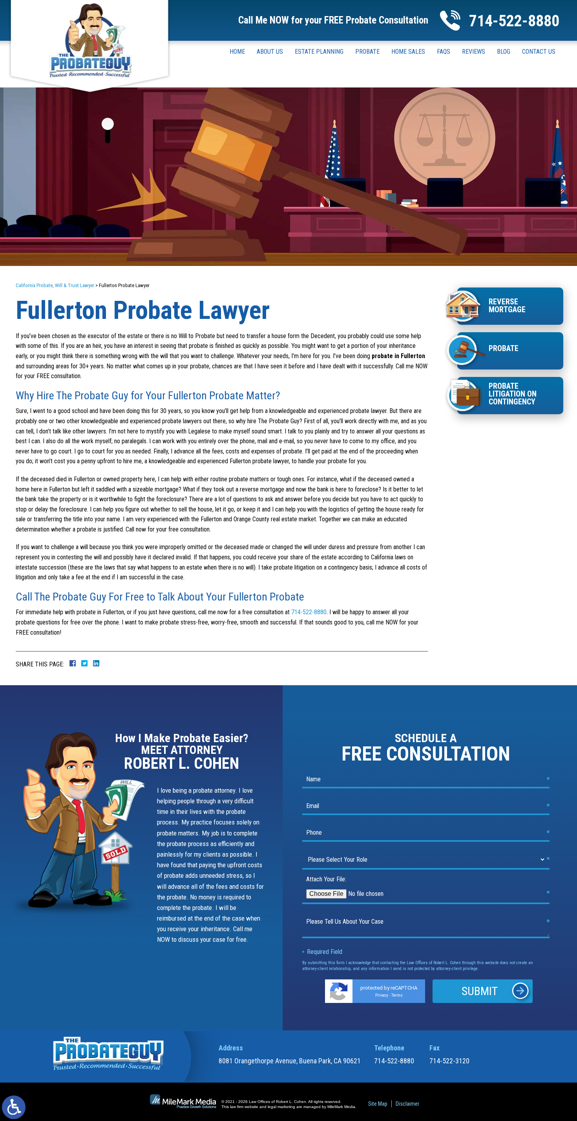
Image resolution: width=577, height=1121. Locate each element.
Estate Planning (319, 51)
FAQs (443, 51)
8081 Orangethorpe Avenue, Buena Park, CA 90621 (290, 1061)
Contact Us (538, 51)
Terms (397, 995)
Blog (503, 51)
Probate (367, 51)
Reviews (473, 51)
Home (237, 51)
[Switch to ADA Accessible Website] (14, 1107)
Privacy (381, 995)
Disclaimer (407, 1104)
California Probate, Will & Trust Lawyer (55, 285)
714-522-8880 (514, 21)
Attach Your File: (326, 879)
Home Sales (408, 51)
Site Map (377, 1104)
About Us (270, 51)
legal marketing (281, 1107)
